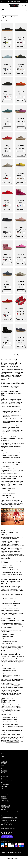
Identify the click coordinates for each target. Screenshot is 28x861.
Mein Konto (4, 798)
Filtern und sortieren (11, 17)
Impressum (4, 788)
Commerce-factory (5, 854)
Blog (2, 790)
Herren (3, 760)
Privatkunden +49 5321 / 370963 (9, 817)
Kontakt (3, 772)
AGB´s (2, 782)
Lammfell (8, 383)
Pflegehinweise (5, 800)
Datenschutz (4, 786)
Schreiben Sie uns (5, 805)
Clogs (2, 765)
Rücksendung (4, 803)
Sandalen (3, 763)
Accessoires (4, 770)
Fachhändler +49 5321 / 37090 (8, 820)
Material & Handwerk (6, 781)
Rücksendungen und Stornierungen (10, 811)
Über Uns (3, 779)
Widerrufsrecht (5, 784)
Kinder (2, 767)
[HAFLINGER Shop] (14, 5)
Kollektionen (10, 13)
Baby (2, 769)
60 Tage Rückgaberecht (14, 1)
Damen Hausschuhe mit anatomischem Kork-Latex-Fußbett (12, 469)
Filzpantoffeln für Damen (12, 741)
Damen (3, 758)
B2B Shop (3, 809)
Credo (8, 613)
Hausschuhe (4, 761)
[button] (25, 5)
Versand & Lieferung (6, 802)
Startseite (3, 13)
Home (2, 756)
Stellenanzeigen (5, 807)
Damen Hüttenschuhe (10, 740)
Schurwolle (20, 382)
